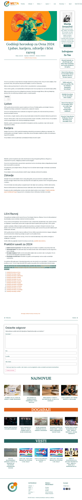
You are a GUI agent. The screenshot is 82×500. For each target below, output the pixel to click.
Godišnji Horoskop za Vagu (14, 282)
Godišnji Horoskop (28, 57)
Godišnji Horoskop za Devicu (14, 281)
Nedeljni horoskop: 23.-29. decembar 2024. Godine (67, 95)
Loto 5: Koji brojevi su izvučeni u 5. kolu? (41, 460)
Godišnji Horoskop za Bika (13, 274)
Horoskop (61, 3)
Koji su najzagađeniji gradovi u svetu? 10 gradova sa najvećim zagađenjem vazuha (10, 463)
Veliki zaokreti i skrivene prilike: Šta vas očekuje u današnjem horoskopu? (67, 85)
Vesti (76, 3)
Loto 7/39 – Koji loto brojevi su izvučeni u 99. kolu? (56, 460)
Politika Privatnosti (49, 493)
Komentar (8, 334)
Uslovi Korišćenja (49, 492)
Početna (23, 3)
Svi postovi (67, 45)
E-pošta (7, 356)
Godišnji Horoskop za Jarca (14, 288)
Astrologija (23, 313)
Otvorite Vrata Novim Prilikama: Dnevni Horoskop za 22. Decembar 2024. (67, 118)
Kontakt (46, 490)
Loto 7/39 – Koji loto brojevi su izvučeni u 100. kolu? (25, 460)
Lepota (47, 3)
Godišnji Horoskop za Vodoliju (14, 289)
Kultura (38, 3)
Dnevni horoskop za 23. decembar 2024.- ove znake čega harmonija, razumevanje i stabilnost (67, 107)
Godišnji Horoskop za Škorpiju (14, 284)
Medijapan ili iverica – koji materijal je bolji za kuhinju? (50, 399)
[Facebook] (64, 489)
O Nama (47, 489)
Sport (70, 3)
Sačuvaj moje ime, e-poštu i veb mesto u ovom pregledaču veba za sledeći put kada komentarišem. (32, 367)
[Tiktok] (69, 489)
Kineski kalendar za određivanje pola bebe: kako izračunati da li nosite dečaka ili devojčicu (67, 63)
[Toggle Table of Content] (7, 99)
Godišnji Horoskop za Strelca (14, 286)
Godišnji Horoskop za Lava (14, 279)
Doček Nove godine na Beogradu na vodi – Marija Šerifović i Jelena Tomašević (71, 430)
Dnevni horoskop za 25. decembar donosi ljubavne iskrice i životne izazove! (67, 74)
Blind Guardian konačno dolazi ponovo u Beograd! (41, 429)
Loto (55, 3)
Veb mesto (8, 361)
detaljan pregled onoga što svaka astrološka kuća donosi (29, 267)
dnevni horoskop (45, 266)
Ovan (39, 313)
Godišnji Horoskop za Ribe (13, 291)
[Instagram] (67, 489)
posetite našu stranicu (39, 241)
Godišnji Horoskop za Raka (14, 277)
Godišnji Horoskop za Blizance (15, 275)
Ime (6, 350)
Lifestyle (30, 3)
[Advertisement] (30, 71)
